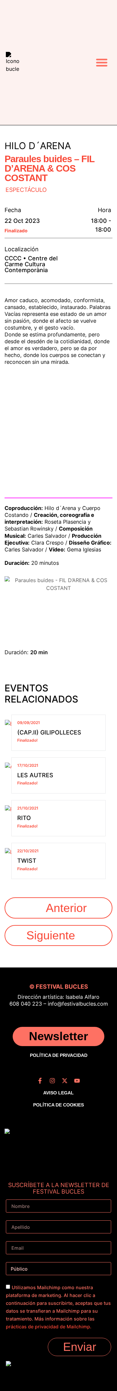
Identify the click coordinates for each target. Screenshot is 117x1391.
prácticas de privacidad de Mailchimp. (48, 1326)
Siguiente (50, 935)
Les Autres (35, 775)
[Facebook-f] (40, 1081)
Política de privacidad (58, 1055)
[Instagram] (52, 1081)
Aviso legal (58, 1092)
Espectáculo (26, 190)
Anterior (66, 908)
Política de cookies (58, 1104)
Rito (24, 817)
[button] (102, 62)
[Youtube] (77, 1081)
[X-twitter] (65, 1081)
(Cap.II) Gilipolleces (49, 732)
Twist (26, 860)
